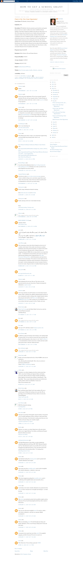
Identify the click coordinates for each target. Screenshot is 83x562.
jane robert (20, 412)
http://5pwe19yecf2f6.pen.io (24, 157)
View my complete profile (57, 62)
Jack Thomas (21, 403)
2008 (53, 137)
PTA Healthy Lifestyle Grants (35, 78)
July (54, 100)
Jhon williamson (22, 348)
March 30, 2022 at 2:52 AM (26, 384)
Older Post (45, 551)
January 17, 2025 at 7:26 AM (27, 537)
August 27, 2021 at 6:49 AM (26, 287)
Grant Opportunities (24, 77)
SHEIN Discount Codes (24, 299)
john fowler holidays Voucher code (26, 207)
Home (31, 551)
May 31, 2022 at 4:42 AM (25, 399)
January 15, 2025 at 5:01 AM (27, 482)
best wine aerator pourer (23, 127)
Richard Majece (21, 162)
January (55, 132)
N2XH (39, 542)
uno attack (20, 139)
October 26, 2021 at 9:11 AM (27, 321)
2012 (53, 84)
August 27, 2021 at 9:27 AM (26, 303)
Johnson (20, 213)
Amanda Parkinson (22, 174)
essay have (42, 100)
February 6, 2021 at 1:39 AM (27, 239)
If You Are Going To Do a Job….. (60, 102)
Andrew (20, 107)
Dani (19, 318)
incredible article (32, 468)
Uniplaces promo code (38, 327)
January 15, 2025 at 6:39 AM (27, 516)
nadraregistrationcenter (23, 440)
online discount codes (25, 192)
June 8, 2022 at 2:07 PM (25, 409)
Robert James (21, 307)
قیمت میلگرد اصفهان (39, 235)
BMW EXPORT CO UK (23, 220)
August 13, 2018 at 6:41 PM (26, 159)
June (54, 122)
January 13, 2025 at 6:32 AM (27, 462)
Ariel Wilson (21, 243)
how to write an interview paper (34, 176)
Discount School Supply (50, 11)
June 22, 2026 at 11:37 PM (26, 545)
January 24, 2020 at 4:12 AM (27, 209)
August (54, 98)
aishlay (20, 370)
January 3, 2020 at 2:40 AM (26, 194)
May (54, 124)
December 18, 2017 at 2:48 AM (27, 120)
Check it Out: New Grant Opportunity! (58, 105)
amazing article (33, 458)
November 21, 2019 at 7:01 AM (27, 183)
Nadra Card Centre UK (23, 397)
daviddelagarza (21, 123)
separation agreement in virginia (25, 421)
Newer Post (17, 551)
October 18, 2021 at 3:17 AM (27, 314)
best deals (34, 192)
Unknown (20, 86)
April (54, 126)
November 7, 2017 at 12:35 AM (27, 103)
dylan (19, 540)
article (19, 489)
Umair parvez (21, 187)
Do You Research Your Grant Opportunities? (59, 112)
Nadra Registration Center (24, 451)
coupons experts (27, 284)
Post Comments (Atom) (26, 554)
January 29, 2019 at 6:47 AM (27, 170)
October (55, 94)
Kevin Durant (21, 333)
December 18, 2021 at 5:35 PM (27, 344)
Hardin (19, 427)
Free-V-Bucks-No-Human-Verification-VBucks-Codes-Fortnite (31, 144)
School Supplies (53, 144)
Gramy (19, 133)
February (55, 130)
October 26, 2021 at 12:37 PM (27, 329)
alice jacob (20, 269)
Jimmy (19, 456)
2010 (53, 88)
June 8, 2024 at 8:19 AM (25, 453)
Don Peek (60, 18)
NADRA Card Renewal (26, 364)
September (55, 96)
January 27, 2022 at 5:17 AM (27, 351)
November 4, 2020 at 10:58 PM (27, 216)
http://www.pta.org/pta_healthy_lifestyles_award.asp (30, 70)
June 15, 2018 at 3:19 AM (25, 129)
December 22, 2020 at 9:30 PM (27, 226)
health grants (40, 77)
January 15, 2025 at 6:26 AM (27, 504)
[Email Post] (32, 75)
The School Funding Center (56, 149)
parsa (19, 230)
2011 (53, 86)
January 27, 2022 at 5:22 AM (27, 366)
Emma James (21, 355)
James (19, 466)
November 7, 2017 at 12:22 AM (27, 90)
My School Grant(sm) (62, 55)
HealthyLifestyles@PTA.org (24, 66)
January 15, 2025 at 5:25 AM (27, 493)
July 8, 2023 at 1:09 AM (25, 436)
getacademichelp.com (26, 114)
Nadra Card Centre (22, 309)
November (55, 92)
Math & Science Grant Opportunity (60, 119)
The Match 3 (45, 339)
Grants (33, 77)
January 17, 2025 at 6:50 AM (27, 527)
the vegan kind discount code (24, 273)
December (55, 90)
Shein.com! (34, 297)
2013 (53, 82)
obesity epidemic (19, 78)
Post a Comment (18, 548)
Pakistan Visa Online (23, 434)
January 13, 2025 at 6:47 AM (27, 472)
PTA (25, 78)
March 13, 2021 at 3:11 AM (26, 275)
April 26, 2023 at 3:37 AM (26, 423)
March (54, 128)
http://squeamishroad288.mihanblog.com (27, 155)
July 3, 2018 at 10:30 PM (25, 141)
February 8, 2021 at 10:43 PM (27, 266)
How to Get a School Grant (41, 6)
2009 (53, 135)
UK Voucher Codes (22, 224)
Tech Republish (21, 406)
